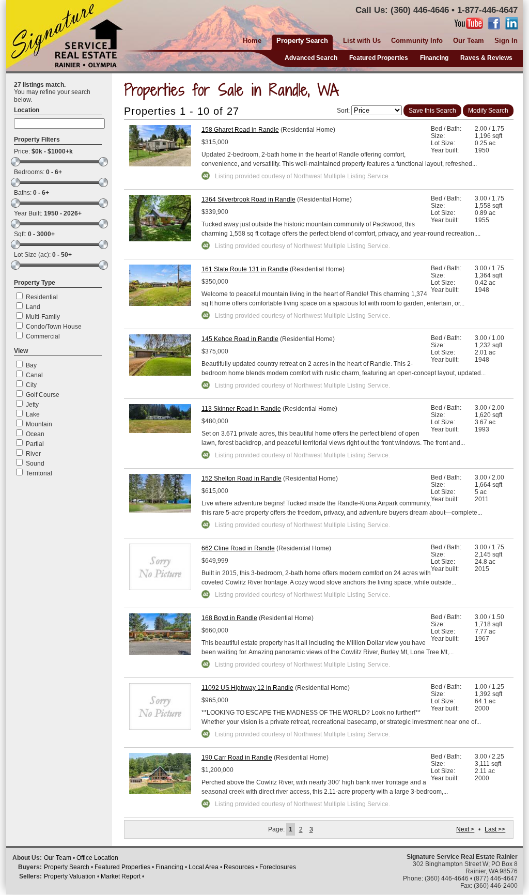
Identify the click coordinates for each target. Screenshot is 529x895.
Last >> (495, 829)
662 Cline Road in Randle (238, 548)
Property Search (66, 867)
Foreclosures (277, 867)
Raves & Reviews (486, 57)
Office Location (97, 857)
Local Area (204, 867)
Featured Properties (378, 57)
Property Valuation (70, 876)
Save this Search (432, 110)
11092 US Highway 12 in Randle (247, 687)
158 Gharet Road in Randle (240, 129)
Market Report (121, 876)
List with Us (362, 40)
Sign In (506, 40)
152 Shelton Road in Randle (241, 478)
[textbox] (59, 123)
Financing (434, 57)
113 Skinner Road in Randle (241, 408)
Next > (465, 829)
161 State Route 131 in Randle (244, 269)
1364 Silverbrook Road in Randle (248, 199)
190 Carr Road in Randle (236, 757)
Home (252, 40)
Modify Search (488, 110)
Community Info (417, 40)
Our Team (468, 40)
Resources (239, 867)
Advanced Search (311, 57)
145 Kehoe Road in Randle (239, 339)
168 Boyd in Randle (229, 618)
